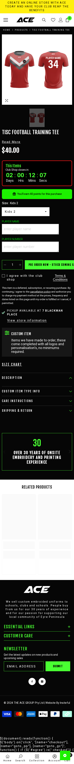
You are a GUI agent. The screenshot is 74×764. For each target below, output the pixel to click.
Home (6, 30)
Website (51, 703)
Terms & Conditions (60, 277)
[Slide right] (69, 451)
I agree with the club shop (25, 278)
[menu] (5, 20)
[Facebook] (32, 681)
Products (21, 30)
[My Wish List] (53, 20)
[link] (37, 451)
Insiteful (65, 703)
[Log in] (61, 20)
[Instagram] (42, 681)
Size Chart (12, 364)
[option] (37, 69)
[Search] (44, 20)
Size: (10, 203)
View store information (27, 320)
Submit (58, 666)
